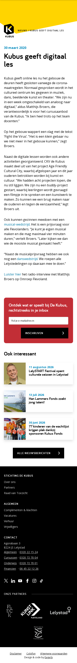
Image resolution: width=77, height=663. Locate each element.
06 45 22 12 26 (29, 569)
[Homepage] (9, 30)
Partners (9, 487)
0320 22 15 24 (29, 552)
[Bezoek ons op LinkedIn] (13, 581)
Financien (10, 569)
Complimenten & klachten (20, 510)
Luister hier (12, 274)
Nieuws (22, 30)
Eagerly (49, 657)
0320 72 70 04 (29, 557)
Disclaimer (16, 653)
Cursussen (10, 557)
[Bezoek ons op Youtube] (20, 580)
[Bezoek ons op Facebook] (27, 581)
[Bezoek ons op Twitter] (6, 581)
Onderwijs (10, 563)
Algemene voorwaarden (53, 653)
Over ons (10, 482)
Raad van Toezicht (16, 493)
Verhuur (9, 521)
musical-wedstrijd (17, 224)
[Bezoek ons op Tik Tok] (41, 581)
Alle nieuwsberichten (34, 453)
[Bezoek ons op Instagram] (34, 581)
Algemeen (10, 552)
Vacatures (10, 515)
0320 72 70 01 (29, 563)
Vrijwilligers (11, 527)
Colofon (31, 653)
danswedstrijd (27, 259)
